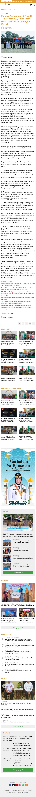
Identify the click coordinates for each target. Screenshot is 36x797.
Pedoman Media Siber (17, 790)
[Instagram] (19, 785)
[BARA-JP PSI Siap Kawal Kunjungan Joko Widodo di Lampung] (18, 690)
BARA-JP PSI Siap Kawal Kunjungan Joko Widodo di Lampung (16, 703)
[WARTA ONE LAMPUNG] (9, 4)
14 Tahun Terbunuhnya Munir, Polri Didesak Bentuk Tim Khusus (19, 665)
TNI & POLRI (4, 13)
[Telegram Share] (30, 323)
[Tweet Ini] (23, 323)
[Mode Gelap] (31, 4)
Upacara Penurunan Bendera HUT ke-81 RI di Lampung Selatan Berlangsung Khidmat (22, 565)
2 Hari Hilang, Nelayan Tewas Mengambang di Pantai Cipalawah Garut (18, 658)
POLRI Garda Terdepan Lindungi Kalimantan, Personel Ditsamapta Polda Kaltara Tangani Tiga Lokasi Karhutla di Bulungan (17, 293)
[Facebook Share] (19, 323)
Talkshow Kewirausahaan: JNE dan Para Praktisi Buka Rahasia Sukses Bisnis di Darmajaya (23, 764)
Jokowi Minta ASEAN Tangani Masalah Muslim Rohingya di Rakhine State (17, 716)
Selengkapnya (17, 572)
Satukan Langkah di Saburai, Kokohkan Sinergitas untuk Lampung (17, 298)
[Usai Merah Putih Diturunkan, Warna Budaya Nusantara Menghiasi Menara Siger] (7, 550)
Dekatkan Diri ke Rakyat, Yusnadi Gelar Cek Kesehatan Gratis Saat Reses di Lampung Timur (17, 710)
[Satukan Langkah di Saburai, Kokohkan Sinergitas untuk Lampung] (27, 353)
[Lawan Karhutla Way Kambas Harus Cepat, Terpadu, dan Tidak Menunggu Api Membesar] (9, 335)
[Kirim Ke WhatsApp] (33, 323)
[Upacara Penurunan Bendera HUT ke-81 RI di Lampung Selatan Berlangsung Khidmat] (7, 566)
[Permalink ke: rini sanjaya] (2, 28)
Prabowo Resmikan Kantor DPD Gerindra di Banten (18, 671)
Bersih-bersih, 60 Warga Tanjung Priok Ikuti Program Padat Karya (17, 652)
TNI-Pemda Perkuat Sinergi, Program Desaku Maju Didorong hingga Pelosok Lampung (16, 302)
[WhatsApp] (23, 785)
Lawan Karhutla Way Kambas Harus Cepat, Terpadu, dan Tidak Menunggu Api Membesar (18, 284)
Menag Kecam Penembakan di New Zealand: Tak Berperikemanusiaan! (19, 646)
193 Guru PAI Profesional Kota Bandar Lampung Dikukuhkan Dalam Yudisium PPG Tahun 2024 (22, 754)
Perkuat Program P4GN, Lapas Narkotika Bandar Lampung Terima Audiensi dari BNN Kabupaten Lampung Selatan (21, 744)
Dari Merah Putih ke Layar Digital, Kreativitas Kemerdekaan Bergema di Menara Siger (23, 557)
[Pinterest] (16, 785)
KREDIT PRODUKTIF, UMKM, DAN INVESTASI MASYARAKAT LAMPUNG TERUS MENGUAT (27, 620)
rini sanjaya (8, 27)
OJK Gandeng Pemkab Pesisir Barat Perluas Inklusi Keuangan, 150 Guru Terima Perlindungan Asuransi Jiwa (17, 604)
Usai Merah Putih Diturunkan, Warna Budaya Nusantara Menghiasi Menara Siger (21, 549)
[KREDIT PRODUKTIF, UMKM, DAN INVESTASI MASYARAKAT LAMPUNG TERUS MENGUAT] (27, 612)
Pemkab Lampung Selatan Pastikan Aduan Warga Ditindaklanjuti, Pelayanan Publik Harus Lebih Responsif (23, 541)
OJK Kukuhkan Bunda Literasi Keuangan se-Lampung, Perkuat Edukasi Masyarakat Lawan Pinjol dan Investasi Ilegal (9, 620)
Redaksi (7, 790)
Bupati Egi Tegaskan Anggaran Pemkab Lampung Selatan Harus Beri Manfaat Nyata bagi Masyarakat (18, 535)
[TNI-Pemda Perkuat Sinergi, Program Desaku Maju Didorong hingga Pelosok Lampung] (9, 370)
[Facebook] (10, 785)
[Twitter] (13, 785)
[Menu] (2, 4)
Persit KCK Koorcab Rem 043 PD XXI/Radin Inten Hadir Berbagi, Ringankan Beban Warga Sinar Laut (17, 288)
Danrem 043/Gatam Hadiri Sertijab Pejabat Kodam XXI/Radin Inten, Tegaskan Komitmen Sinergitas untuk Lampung (17, 307)
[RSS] (26, 785)
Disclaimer (29, 790)
